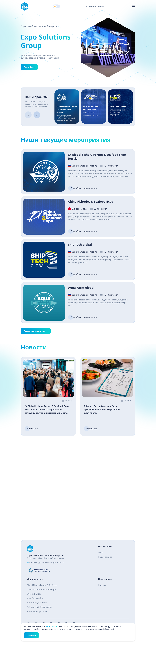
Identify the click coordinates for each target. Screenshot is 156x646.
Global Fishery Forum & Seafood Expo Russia (41, 585)
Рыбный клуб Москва (37, 602)
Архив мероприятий (34, 331)
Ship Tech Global (34, 594)
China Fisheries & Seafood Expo (41, 589)
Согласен (31, 635)
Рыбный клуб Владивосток (39, 607)
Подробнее (29, 67)
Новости (102, 585)
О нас (100, 552)
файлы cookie (51, 627)
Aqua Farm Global (35, 598)
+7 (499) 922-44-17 (95, 6)
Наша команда (105, 557)
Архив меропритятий (37, 611)
